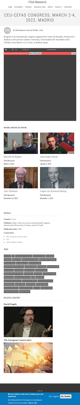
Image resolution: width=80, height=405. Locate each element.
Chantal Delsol (19, 270)
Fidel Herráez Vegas (35, 263)
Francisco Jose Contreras (45, 281)
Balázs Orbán (16, 259)
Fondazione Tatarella (49, 274)
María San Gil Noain (42, 284)
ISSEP (33, 277)
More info (32, 402)
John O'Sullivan (11, 191)
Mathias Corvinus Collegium (30, 259)
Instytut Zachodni (25, 291)
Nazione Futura (8, 277)
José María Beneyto (30, 267)
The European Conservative (16, 237)
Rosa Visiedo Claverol (25, 288)
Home (10, 7)
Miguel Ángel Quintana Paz (22, 277)
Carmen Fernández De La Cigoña (14, 267)
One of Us (37, 288)
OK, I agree (54, 396)
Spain (14, 219)
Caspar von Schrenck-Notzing (53, 191)
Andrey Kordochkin (53, 267)
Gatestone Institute (46, 288)
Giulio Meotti (38, 274)
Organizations (40, 7)
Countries (68, 7)
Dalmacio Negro (29, 270)
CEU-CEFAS (7, 256)
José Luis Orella (8, 270)
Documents (18, 7)
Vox (7, 239)
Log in (40, 391)
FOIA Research (37, 2)
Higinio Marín (40, 277)
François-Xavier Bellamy (29, 281)
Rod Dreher (7, 259)
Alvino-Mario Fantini (14, 242)
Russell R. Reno (30, 284)
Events (50, 7)
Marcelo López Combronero (12, 281)
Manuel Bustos (28, 274)
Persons (28, 7)
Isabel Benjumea (9, 284)
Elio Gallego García (22, 263)
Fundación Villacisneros (11, 288)
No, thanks (66, 396)
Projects (58, 7)
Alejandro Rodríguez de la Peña (13, 274)
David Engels (50, 256)
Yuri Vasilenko (42, 267)
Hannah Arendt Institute (11, 291)
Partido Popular (20, 284)
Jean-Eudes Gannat (49, 156)
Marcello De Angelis (13, 156)
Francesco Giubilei (9, 263)
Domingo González (41, 270)
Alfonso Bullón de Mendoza (48, 259)
